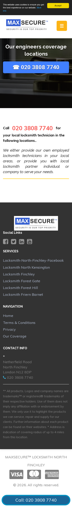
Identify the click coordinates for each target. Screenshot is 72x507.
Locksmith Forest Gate (21, 281)
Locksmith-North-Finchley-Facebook (33, 260)
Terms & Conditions (19, 322)
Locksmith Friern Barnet (23, 294)
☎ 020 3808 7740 (36, 67)
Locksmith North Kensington (26, 267)
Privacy (9, 329)
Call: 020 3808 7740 (36, 500)
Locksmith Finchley (19, 274)
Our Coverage (14, 336)
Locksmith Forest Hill (20, 287)
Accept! (58, 5)
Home (8, 315)
